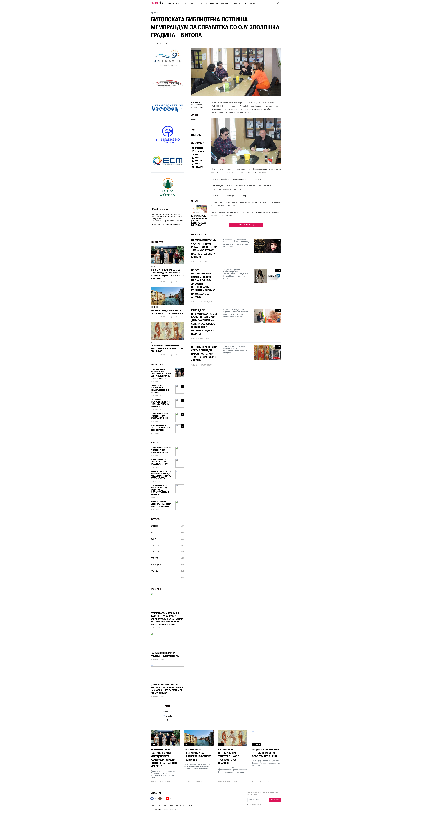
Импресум (155, 805)
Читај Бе (158, 809)
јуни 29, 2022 (155, 628)
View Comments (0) (246, 225)
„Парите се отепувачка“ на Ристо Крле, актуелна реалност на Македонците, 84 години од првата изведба (167, 688)
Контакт (252, 3)
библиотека (196, 135)
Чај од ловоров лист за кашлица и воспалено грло (165, 654)
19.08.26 (153, 282)
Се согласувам (255, 805)
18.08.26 (153, 355)
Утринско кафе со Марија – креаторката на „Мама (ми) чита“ (160, 462)
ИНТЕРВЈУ (203, 3)
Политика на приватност (173, 805)
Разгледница (222, 3)
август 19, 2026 (156, 381)
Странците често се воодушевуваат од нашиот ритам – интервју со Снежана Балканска (160, 490)
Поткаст (243, 3)
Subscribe (275, 800)
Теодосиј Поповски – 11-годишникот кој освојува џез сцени (161, 416)
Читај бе (194, 120)
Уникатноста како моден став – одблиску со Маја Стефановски (161, 504)
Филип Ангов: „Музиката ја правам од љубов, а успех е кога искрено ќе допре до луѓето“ (161, 474)
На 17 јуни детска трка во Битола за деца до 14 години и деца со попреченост (199, 220)
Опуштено (192, 3)
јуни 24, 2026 (155, 481)
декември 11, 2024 (157, 659)
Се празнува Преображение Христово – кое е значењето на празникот (167, 348)
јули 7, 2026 (155, 467)
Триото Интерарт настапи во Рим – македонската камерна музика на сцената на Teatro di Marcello (167, 274)
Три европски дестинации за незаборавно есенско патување (167, 312)
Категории (172, 3)
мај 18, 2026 (155, 509)
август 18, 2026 (156, 409)
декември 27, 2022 (157, 696)
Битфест (154, 526)
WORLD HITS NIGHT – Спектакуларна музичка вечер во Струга (161, 427)
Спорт (153, 577)
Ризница (233, 3)
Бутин (211, 3)
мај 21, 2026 (155, 498)
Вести (183, 3)
